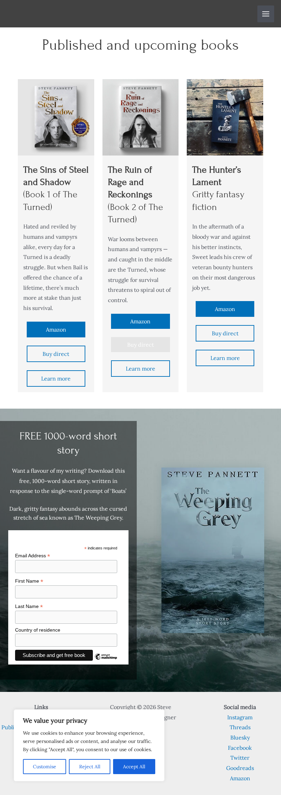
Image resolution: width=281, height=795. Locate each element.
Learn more (56, 378)
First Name (29, 581)
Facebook (240, 747)
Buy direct (55, 353)
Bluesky (240, 737)
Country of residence (37, 630)
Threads (240, 727)
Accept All (134, 766)
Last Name (29, 606)
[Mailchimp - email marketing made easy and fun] (106, 661)
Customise (44, 766)
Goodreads (240, 768)
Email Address (32, 555)
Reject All (89, 766)
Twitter (239, 757)
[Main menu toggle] (265, 13)
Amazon (56, 329)
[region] (89, 745)
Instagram (240, 717)
